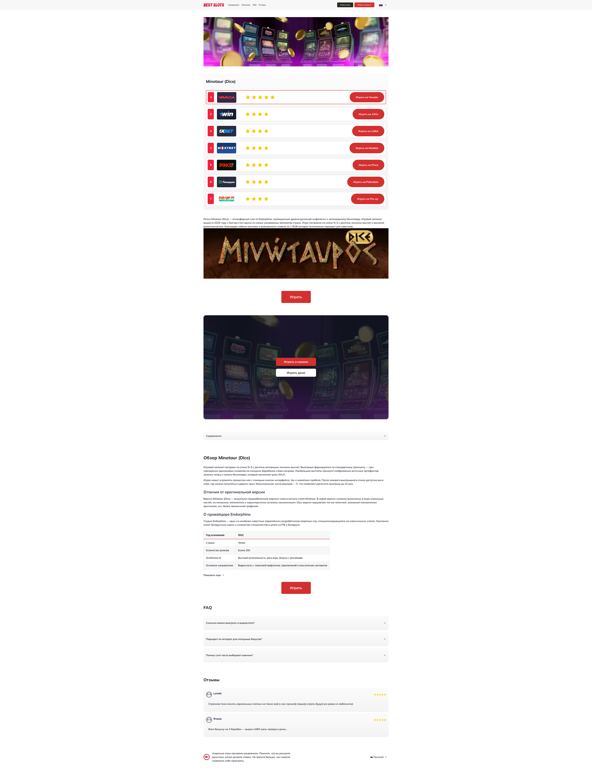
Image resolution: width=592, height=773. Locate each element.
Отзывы (262, 5)
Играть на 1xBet (368, 131)
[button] (296, 436)
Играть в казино (296, 362)
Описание (246, 5)
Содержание (233, 5)
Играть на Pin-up (367, 198)
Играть (296, 297)
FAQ (254, 5)
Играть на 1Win (368, 114)
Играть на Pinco (368, 164)
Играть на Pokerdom (365, 181)
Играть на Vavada (367, 97)
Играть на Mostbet (367, 148)
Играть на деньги (364, 5)
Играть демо (345, 5)
